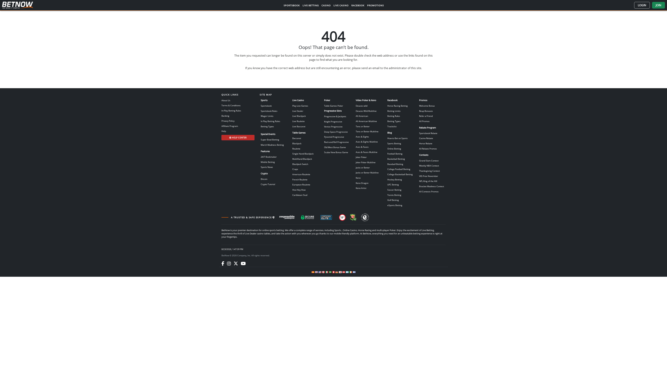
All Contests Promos (429, 191)
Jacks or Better (363, 167)
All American (362, 116)
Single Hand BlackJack (303, 153)
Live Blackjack (299, 116)
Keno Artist (361, 188)
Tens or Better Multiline (367, 131)
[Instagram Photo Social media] (229, 263)
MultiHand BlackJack (302, 158)
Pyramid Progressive (334, 136)
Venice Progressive (333, 126)
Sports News (267, 167)
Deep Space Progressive (336, 131)
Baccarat (296, 138)
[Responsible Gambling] (287, 217)
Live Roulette (298, 121)
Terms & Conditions (231, 105)
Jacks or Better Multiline (367, 172)
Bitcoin (264, 179)
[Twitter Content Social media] (236, 263)
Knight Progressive (333, 121)
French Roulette (299, 179)
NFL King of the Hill (428, 181)
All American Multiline (366, 121)
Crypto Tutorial (268, 184)
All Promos (424, 121)
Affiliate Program (229, 126)
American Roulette (301, 174)
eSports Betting (394, 205)
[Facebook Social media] (222, 263)
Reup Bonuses (426, 111)
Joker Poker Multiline (366, 162)
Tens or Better (363, 126)
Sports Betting (394, 143)
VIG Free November (428, 176)
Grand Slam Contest (429, 160)
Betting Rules (393, 116)
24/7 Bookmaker (269, 156)
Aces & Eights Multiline (367, 141)
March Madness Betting (272, 144)
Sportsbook (266, 105)
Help (223, 131)
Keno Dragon (362, 183)
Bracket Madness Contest (431, 186)
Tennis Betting (394, 195)
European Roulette (301, 184)
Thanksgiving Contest (429, 170)
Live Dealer (297, 111)
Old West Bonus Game (335, 147)
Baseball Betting (395, 164)
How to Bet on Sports (397, 138)
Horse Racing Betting (397, 105)
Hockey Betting (394, 179)
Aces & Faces (362, 146)
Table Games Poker (333, 105)
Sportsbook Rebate (428, 133)
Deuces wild (361, 105)
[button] (642, 5)
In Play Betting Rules (270, 121)
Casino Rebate (426, 138)
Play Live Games (300, 105)
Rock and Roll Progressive (336, 142)
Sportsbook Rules (269, 111)
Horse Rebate (425, 143)
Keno (358, 177)
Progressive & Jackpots (335, 116)
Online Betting (394, 148)
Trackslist (392, 126)
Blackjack (296, 143)
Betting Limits (394, 111)
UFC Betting (393, 184)
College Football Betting (398, 169)
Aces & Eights (362, 136)
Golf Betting (393, 200)
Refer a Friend (426, 116)
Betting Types (267, 126)
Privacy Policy (227, 120)
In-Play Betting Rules (231, 110)
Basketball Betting (396, 158)
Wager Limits (267, 116)
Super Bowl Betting (270, 139)
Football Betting (394, 153)
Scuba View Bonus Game (336, 152)
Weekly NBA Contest (429, 165)
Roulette (296, 148)
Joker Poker (361, 157)
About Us (225, 100)
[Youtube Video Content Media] (243, 263)
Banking (225, 115)
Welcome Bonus (427, 105)
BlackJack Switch (300, 164)
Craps (295, 169)
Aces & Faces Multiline (366, 152)
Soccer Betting (394, 189)
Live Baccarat (298, 126)
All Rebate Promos (428, 148)
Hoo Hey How (299, 189)
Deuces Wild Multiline (366, 111)
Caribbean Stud (299, 195)
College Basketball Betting (400, 174)
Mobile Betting (268, 162)
